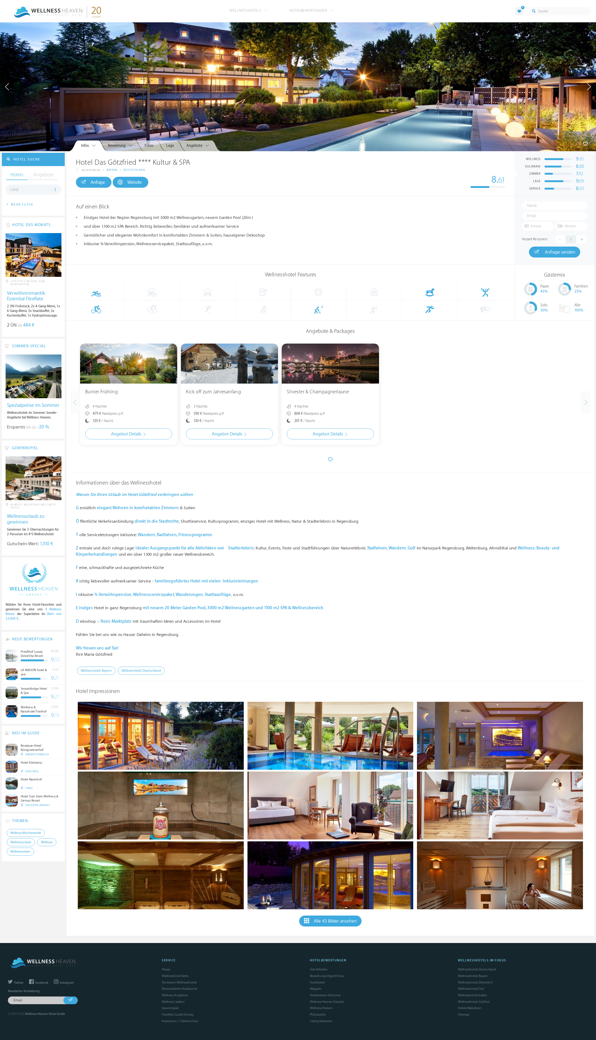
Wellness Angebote (175, 995)
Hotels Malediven (469, 1008)
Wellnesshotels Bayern (473, 976)
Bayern (112, 169)
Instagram (66, 983)
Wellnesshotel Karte (175, 976)
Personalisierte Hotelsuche (179, 989)
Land (14, 189)
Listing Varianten (321, 1021)
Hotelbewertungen (308, 10)
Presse (166, 969)
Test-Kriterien (318, 969)
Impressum (169, 1021)
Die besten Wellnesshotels (179, 982)
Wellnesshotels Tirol (471, 989)
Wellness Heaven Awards (327, 1002)
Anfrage (98, 182)
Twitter (18, 983)
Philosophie (318, 1015)
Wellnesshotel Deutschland (141, 671)
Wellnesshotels (246, 10)
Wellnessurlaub (20, 842)
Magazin (316, 989)
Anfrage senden (559, 252)
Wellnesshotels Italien (472, 995)
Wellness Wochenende (25, 833)
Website (134, 182)
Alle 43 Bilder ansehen (335, 921)
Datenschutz (189, 1021)
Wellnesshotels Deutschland (477, 969)
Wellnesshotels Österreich (475, 982)
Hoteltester (317, 982)
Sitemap (463, 1015)
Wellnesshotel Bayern (96, 671)
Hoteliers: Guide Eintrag (177, 1015)
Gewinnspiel (170, 1008)
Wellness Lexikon (173, 1002)
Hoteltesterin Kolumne (325, 995)
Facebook (41, 983)
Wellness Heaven (321, 1008)
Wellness (47, 842)
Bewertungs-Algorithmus (327, 976)
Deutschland (134, 169)
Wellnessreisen (20, 851)
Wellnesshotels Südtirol (473, 1002)
